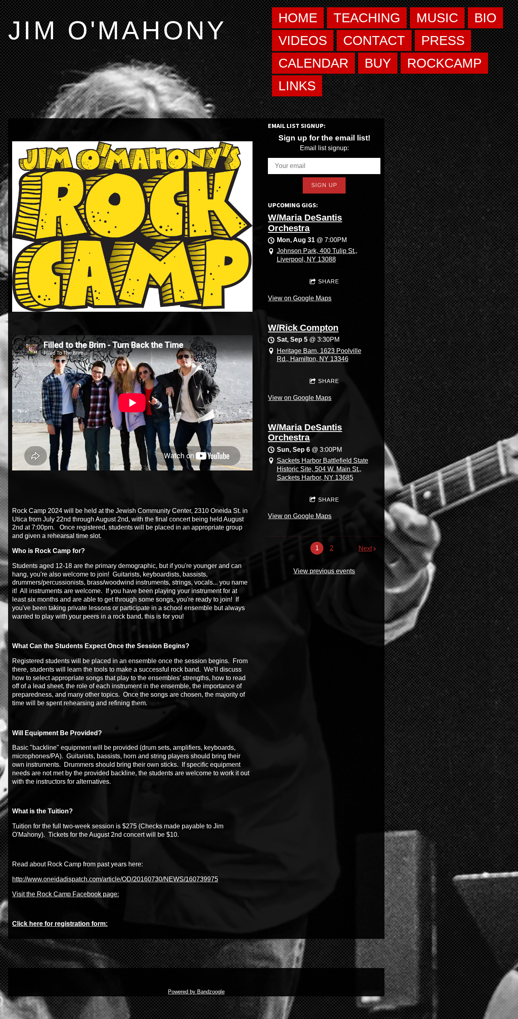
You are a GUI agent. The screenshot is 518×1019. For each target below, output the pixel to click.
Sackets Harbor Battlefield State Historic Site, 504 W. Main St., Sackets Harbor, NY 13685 (322, 469)
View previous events (324, 571)
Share (328, 281)
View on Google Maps (299, 298)
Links (297, 86)
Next (365, 548)
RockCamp (444, 63)
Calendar (313, 63)
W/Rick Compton (303, 328)
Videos (302, 40)
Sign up (324, 185)
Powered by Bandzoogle (196, 992)
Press (443, 40)
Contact (374, 40)
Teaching (366, 18)
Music (437, 18)
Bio (485, 18)
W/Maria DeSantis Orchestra (305, 223)
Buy (378, 63)
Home (297, 18)
